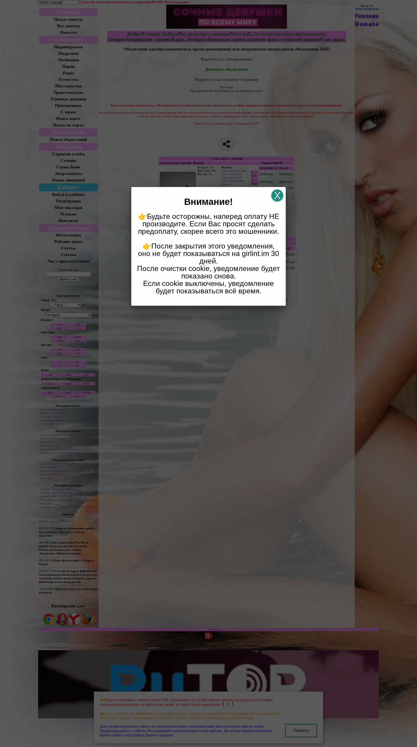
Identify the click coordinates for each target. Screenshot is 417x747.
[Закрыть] (277, 195)
